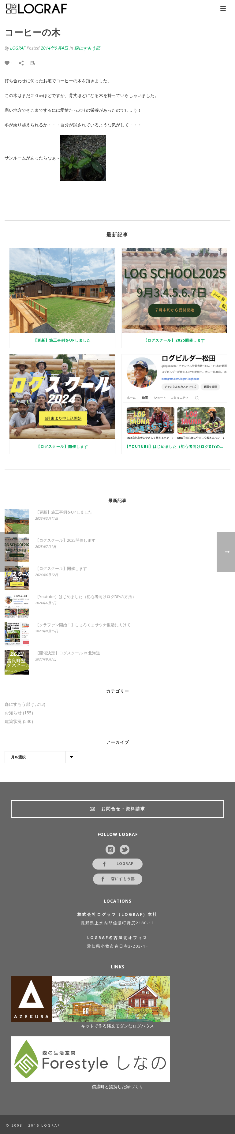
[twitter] (124, 850)
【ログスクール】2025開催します (174, 340)
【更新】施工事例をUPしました (62, 340)
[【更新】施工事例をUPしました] (62, 290)
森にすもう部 (87, 48)
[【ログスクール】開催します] (62, 396)
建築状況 (13, 721)
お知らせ (13, 713)
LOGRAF (17, 48)
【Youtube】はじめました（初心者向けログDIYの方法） (176, 446)
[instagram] (110, 850)
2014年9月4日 (54, 48)
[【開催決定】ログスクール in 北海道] (17, 662)
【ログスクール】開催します (62, 446)
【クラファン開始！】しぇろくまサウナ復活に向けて (83, 624)
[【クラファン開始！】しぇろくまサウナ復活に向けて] (17, 634)
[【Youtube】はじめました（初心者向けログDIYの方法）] (174, 396)
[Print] (35, 62)
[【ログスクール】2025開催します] (174, 290)
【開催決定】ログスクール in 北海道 (67, 653)
